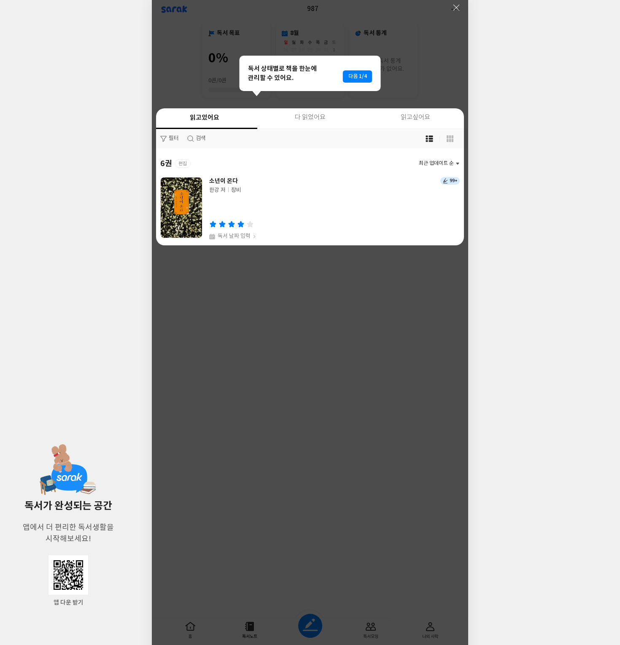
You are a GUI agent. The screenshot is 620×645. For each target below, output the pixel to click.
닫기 (456, 7)
